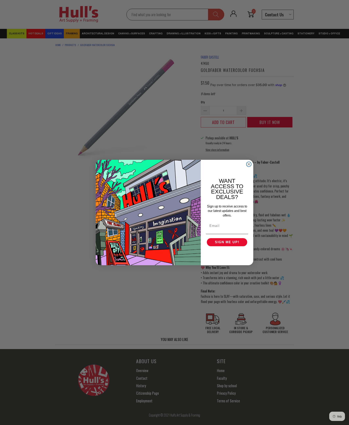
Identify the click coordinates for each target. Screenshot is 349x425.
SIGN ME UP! (227, 242)
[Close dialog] (248, 164)
